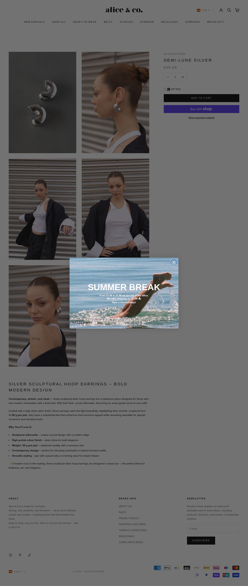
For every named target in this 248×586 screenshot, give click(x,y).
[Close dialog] (174, 262)
